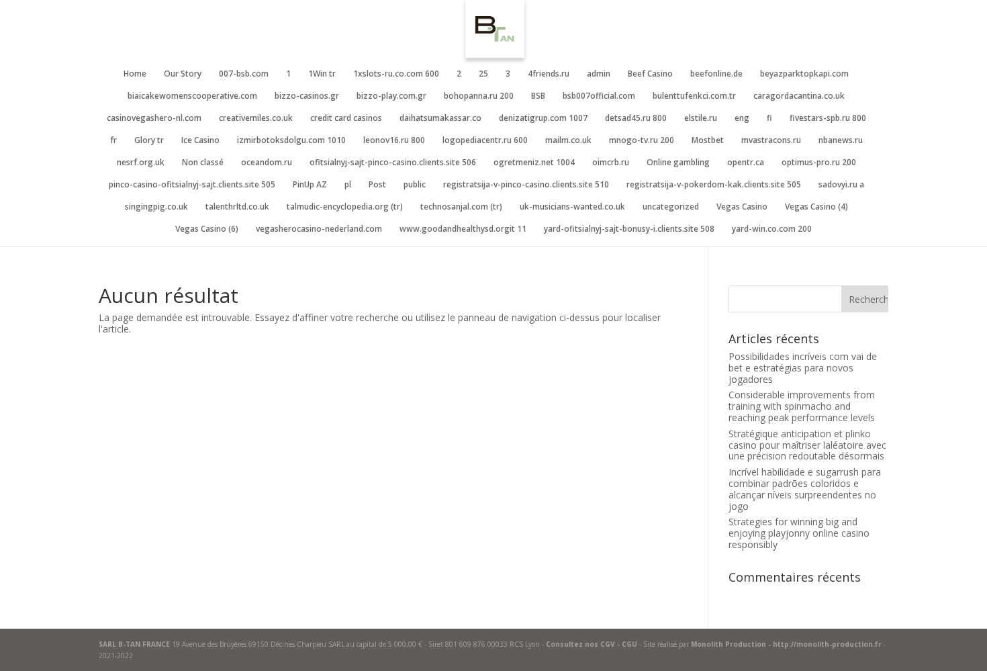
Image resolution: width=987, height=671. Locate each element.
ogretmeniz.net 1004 (534, 163)
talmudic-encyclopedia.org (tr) (345, 207)
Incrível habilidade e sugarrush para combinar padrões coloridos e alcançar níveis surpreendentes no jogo (804, 488)
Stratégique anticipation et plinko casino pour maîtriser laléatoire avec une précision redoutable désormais (807, 445)
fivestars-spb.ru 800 (828, 119)
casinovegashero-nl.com (154, 119)
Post (377, 185)
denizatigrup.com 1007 (543, 119)
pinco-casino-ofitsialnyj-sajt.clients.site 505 (192, 185)
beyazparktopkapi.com (804, 74)
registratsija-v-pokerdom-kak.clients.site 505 (713, 185)
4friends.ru (548, 74)
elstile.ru (700, 119)
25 (483, 74)
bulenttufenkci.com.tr (694, 96)
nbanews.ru (840, 141)
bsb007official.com (599, 96)
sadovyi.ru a (841, 185)
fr (113, 141)
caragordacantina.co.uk (799, 96)
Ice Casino (200, 141)
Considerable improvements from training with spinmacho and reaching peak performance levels (801, 406)
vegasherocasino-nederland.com (319, 229)
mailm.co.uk (568, 141)
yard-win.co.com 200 (772, 229)
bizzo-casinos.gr (307, 96)
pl (347, 185)
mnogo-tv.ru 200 (641, 141)
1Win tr (322, 74)
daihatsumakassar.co (440, 119)
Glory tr (149, 141)
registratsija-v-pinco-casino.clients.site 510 (526, 185)
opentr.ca (745, 163)
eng (742, 119)
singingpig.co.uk (156, 207)
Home (135, 74)
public (415, 185)
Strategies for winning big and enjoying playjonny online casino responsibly (798, 533)
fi (769, 119)
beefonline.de (716, 74)
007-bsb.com (244, 74)
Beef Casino (650, 74)
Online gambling (678, 163)
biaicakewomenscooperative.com (192, 96)
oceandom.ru (266, 163)
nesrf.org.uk (140, 163)
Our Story (182, 74)
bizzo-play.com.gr (391, 96)
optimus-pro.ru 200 (819, 163)
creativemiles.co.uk (256, 119)
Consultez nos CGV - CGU (591, 644)
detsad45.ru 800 (636, 119)
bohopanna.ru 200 (479, 96)
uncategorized (671, 207)
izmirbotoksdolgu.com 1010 (291, 141)
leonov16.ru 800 (394, 141)
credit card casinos (346, 119)
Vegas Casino (741, 207)
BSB (538, 96)
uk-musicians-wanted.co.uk (572, 207)
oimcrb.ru (610, 163)
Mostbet (708, 141)
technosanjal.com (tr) (461, 207)
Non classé (203, 163)
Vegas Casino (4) (816, 207)
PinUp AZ (310, 185)
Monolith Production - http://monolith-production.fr (786, 644)
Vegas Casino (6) (206, 229)
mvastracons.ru (771, 141)
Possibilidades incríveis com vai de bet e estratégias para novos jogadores (802, 368)
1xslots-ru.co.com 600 (396, 74)
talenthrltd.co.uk (237, 207)
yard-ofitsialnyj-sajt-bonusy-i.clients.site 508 (629, 229)
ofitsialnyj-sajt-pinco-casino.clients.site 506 (393, 163)
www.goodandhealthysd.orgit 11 (462, 229)
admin (598, 74)
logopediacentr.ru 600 (485, 141)
